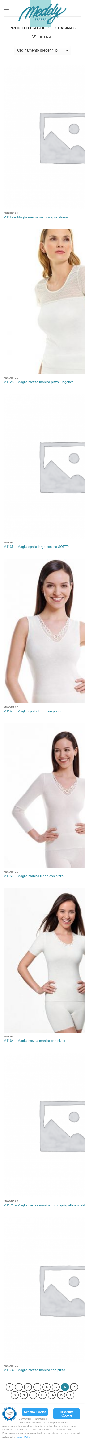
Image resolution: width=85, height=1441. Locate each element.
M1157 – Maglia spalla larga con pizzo (32, 711)
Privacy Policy (23, 1437)
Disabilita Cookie (66, 1413)
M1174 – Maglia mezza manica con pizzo (34, 1370)
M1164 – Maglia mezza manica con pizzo (34, 1040)
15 (61, 1395)
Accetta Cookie (35, 1412)
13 (42, 1395)
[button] (6, 8)
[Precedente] (10, 1387)
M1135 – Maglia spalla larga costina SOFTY (36, 547)
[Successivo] (70, 1395)
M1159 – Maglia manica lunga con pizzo (34, 876)
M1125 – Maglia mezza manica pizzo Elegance (39, 382)
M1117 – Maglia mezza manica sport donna (36, 217)
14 (52, 1395)
